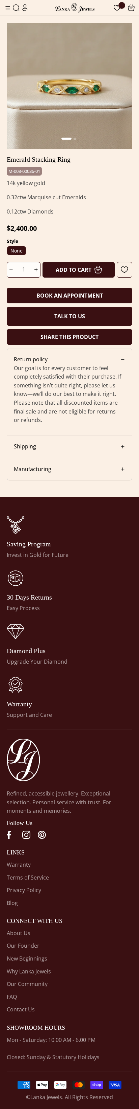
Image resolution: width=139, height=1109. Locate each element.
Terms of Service (28, 877)
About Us (18, 933)
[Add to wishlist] (124, 270)
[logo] (74, 8)
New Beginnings (27, 958)
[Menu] (8, 8)
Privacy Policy (24, 890)
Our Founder (23, 945)
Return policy (31, 359)
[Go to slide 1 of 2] (66, 139)
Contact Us (21, 1009)
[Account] (25, 7)
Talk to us (69, 316)
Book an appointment (69, 295)
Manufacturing (32, 469)
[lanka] (15, 525)
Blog (12, 903)
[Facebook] (11, 835)
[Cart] (117, 7)
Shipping (25, 446)
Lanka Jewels (46, 1097)
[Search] (16, 7)
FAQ (12, 997)
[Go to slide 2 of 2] (75, 139)
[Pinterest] (42, 835)
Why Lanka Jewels (29, 971)
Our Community (27, 984)
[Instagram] (26, 835)
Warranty (19, 864)
